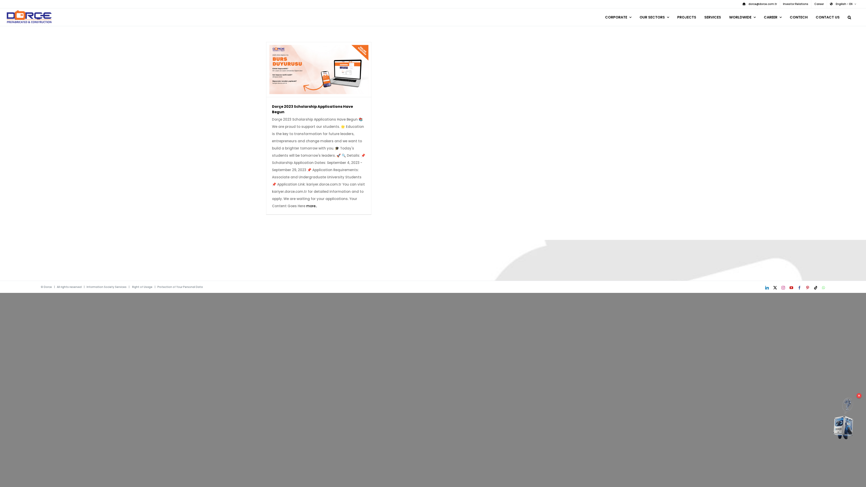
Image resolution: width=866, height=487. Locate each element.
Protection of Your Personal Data (180, 287)
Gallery (325, 69)
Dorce (48, 287)
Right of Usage (142, 287)
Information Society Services (107, 287)
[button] (849, 16)
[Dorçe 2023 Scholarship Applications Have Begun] (318, 69)
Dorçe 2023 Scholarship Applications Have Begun (312, 69)
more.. (311, 206)
